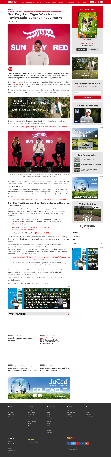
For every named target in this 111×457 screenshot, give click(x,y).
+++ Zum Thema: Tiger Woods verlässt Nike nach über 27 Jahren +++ (39, 199)
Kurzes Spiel (31, 414)
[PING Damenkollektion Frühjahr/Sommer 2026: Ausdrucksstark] (55, 325)
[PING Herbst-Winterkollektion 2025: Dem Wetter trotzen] (55, 355)
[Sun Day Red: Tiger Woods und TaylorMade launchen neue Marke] (87, 115)
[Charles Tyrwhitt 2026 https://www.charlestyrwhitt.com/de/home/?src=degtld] (39, 107)
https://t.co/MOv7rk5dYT (42, 227)
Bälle (48, 414)
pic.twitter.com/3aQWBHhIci (23, 230)
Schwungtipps (31, 412)
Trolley (49, 428)
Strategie (30, 428)
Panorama (11, 414)
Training (47, 2)
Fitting (49, 425)
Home (10, 7)
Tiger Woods (17, 84)
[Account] (101, 3)
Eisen (48, 416)
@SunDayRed (17, 224)
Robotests (39, 2)
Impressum (11, 452)
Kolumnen (69, 416)
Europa (88, 414)
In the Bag (49, 432)
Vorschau (93, 49)
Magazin (60, 2)
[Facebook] (9, 21)
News (22, 2)
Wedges (49, 421)
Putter (48, 423)
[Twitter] (13, 21)
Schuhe (49, 430)
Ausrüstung (30, 2)
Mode (10, 9)
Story (68, 419)
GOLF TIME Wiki (71, 412)
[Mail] (16, 21)
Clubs (9, 416)
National (88, 412)
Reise (54, 2)
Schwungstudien (32, 421)
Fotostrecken (70, 2)
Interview (69, 414)
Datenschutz (11, 450)
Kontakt (10, 448)
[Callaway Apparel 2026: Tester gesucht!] (23, 325)
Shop (84, 2)
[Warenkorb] (96, 2)
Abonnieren (81, 49)
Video (78, 2)
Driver (48, 412)
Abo (92, 2)
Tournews (10, 412)
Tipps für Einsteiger (33, 419)
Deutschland (11, 419)
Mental (29, 425)
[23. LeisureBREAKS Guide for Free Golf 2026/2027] (39, 298)
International (89, 416)
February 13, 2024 (43, 233)
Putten (29, 416)
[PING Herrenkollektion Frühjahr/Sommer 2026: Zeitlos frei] (23, 355)
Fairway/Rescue (51, 419)
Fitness (29, 423)
